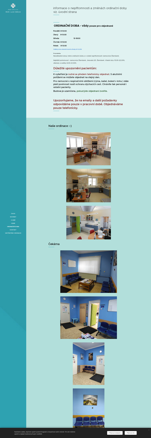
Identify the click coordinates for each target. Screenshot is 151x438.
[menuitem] (13, 214)
